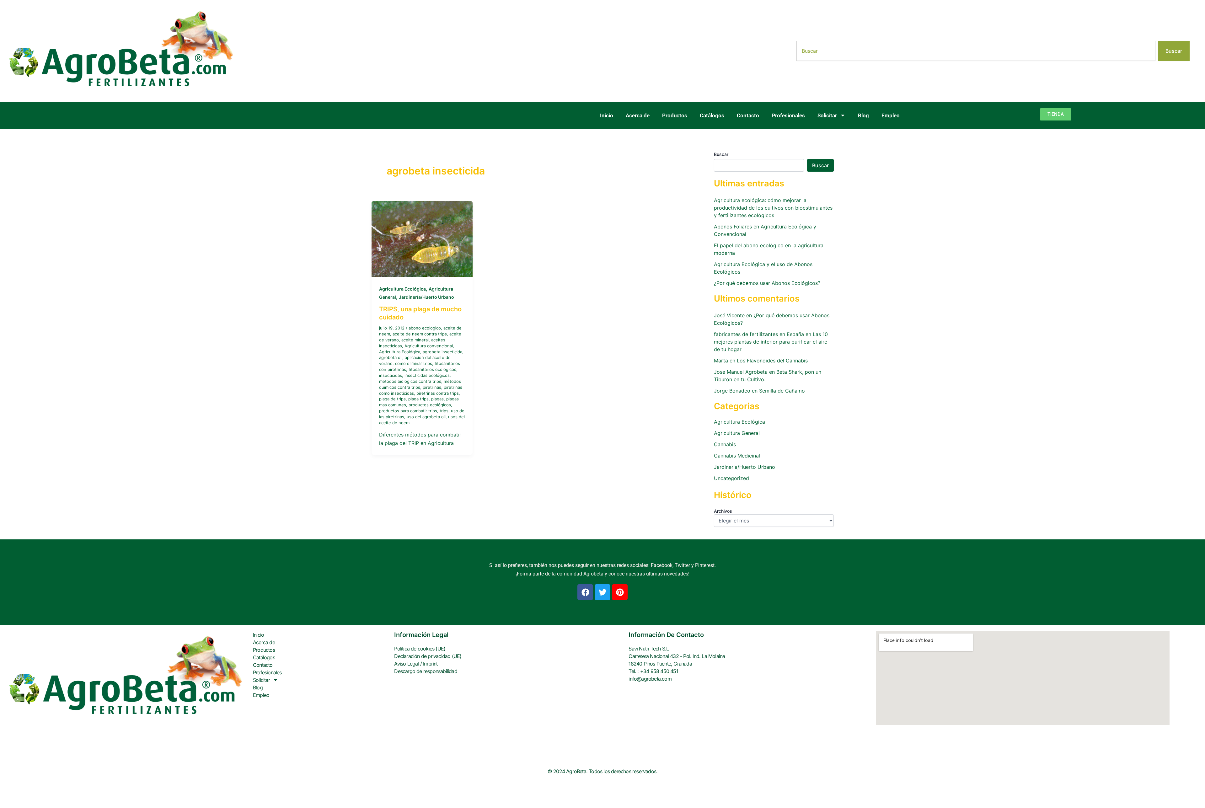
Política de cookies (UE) (419, 648)
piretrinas (432, 387)
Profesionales (788, 115)
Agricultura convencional (428, 345)
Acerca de (638, 115)
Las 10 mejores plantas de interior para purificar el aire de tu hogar (771, 341)
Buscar (721, 154)
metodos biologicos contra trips (410, 381)
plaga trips (418, 398)
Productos (674, 115)
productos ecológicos (430, 404)
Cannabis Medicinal (737, 455)
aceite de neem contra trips (420, 333)
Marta (721, 360)
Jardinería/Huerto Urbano (426, 297)
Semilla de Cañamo (782, 391)
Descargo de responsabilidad (425, 671)
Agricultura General (737, 433)
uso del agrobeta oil (426, 416)
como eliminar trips (413, 363)
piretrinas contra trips (437, 393)
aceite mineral (415, 339)
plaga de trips (392, 398)
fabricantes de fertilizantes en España (759, 334)
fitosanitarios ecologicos (432, 369)
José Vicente (729, 315)
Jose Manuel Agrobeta (741, 372)
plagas (437, 398)
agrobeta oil (390, 357)
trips (444, 410)
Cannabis (725, 444)
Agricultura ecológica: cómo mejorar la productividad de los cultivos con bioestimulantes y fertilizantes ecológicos (773, 207)
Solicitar (827, 115)
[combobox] (975, 51)
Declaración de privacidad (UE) (427, 656)
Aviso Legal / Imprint (415, 664)
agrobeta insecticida (442, 351)
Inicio (606, 115)
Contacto (748, 115)
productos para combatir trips (408, 410)
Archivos (723, 511)
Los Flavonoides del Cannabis (772, 360)
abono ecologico (425, 327)
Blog (863, 115)
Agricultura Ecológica (402, 289)
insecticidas (390, 375)
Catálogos (712, 115)
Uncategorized (731, 478)
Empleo (890, 115)
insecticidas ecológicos (427, 375)
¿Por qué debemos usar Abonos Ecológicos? (767, 283)
